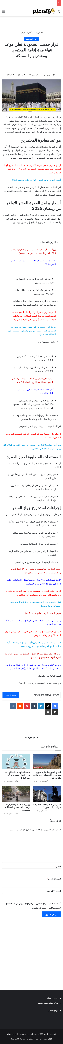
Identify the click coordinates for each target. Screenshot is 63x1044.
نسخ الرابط (11, 695)
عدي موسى (48, 75)
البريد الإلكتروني (54, 879)
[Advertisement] (31, 954)
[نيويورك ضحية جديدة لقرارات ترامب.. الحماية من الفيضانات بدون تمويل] (16, 793)
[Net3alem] (44, 11)
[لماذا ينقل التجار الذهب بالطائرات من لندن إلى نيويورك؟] (47, 793)
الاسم (58, 866)
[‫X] (48, 706)
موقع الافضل (53, 1010)
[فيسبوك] (55, 706)
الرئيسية (37, 32)
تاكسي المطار (52, 998)
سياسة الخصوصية (18, 1039)
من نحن (38, 1039)
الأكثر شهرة (47, 1039)
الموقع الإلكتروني (54, 891)
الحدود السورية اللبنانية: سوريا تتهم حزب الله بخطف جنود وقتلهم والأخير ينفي (47, 775)
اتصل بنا (30, 1039)
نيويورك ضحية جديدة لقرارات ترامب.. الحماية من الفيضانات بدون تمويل (17, 807)
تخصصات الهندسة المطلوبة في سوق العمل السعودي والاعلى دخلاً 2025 (17, 775)
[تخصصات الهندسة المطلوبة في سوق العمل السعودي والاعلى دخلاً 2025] (16, 761)
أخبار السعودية (26, 32)
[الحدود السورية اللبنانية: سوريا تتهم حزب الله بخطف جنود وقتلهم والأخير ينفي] (47, 761)
